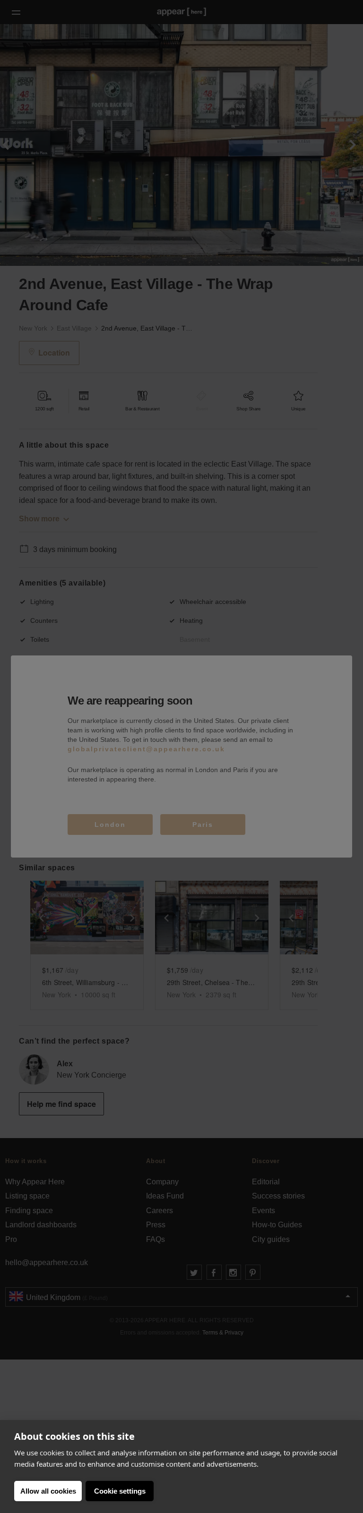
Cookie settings (120, 1491)
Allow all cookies (48, 1491)
